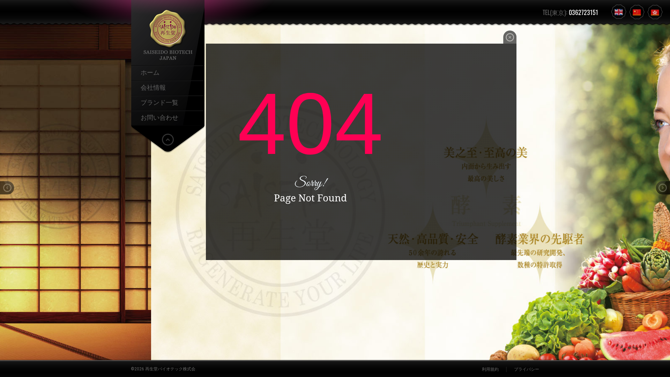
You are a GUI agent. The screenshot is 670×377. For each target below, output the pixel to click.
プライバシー (526, 369)
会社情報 (153, 86)
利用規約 (490, 369)
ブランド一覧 (159, 101)
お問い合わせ (159, 116)
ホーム (150, 71)
